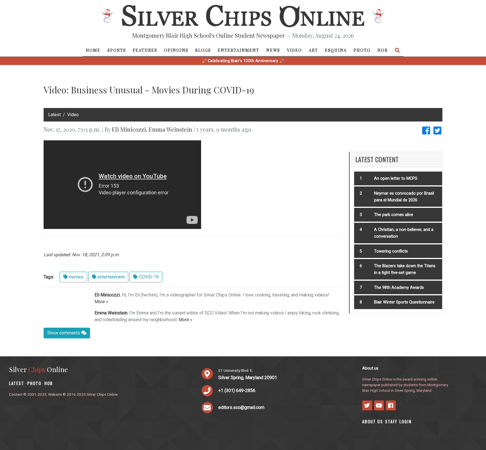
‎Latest (54, 114)
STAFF (391, 421)
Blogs (203, 50)
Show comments (64, 333)
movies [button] (76, 277)
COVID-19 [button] (148, 277)
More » (101, 301)
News (273, 50)
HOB (382, 50)
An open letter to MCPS (395, 178)
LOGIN (405, 421)
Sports (116, 50)
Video (294, 50)
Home (93, 50)
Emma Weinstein (170, 129)
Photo (362, 50)
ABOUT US (372, 421)
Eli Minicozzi (129, 129)
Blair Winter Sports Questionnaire (404, 302)
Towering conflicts (391, 251)
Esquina (336, 50)
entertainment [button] (110, 277)
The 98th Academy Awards (399, 287)
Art (313, 50)
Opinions (176, 50)
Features (145, 50)
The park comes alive (393, 214)
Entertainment (238, 50)
